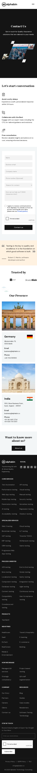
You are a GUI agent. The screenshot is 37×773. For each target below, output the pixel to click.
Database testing (8, 587)
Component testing (9, 582)
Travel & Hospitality (27, 632)
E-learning (23, 637)
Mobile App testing (9, 499)
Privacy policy (22, 211)
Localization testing (9, 577)
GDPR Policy (22, 761)
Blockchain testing (9, 531)
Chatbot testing (26, 514)
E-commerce (24, 642)
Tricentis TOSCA (26, 536)
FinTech (5, 642)
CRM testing (6, 546)
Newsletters (24, 708)
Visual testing (25, 490)
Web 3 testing (7, 526)
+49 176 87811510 (10, 358)
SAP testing (6, 536)
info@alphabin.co (18, 766)
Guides (22, 698)
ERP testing (6, 541)
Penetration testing (9, 504)
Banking (22, 647)
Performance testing (9, 490)
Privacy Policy (10, 761)
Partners (5, 698)
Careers (5, 703)
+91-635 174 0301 (10, 422)
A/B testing (6, 567)
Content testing (8, 591)
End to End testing (27, 567)
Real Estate (6, 647)
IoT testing (24, 531)
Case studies (24, 703)
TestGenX (5, 620)
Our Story (5, 693)
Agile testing (24, 587)
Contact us (6, 712)
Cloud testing (25, 526)
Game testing (25, 546)
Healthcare (6, 632)
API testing (24, 485)
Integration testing (27, 582)
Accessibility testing (9, 514)
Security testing (26, 499)
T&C (30, 761)
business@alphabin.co (12, 351)
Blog (21, 693)
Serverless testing (26, 504)
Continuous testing (27, 591)
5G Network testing (27, 541)
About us (18, 448)
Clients (4, 708)
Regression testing (27, 509)
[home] (9, 4)
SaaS (4, 637)
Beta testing (6, 572)
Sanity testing (25, 577)
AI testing (5, 509)
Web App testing (8, 494)
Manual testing (25, 494)
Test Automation (8, 485)
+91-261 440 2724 (10, 420)
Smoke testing (25, 572)
